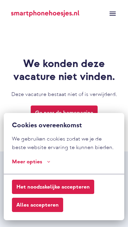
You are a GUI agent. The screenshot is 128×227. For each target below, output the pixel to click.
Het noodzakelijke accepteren (53, 187)
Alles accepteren (37, 205)
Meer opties (27, 161)
